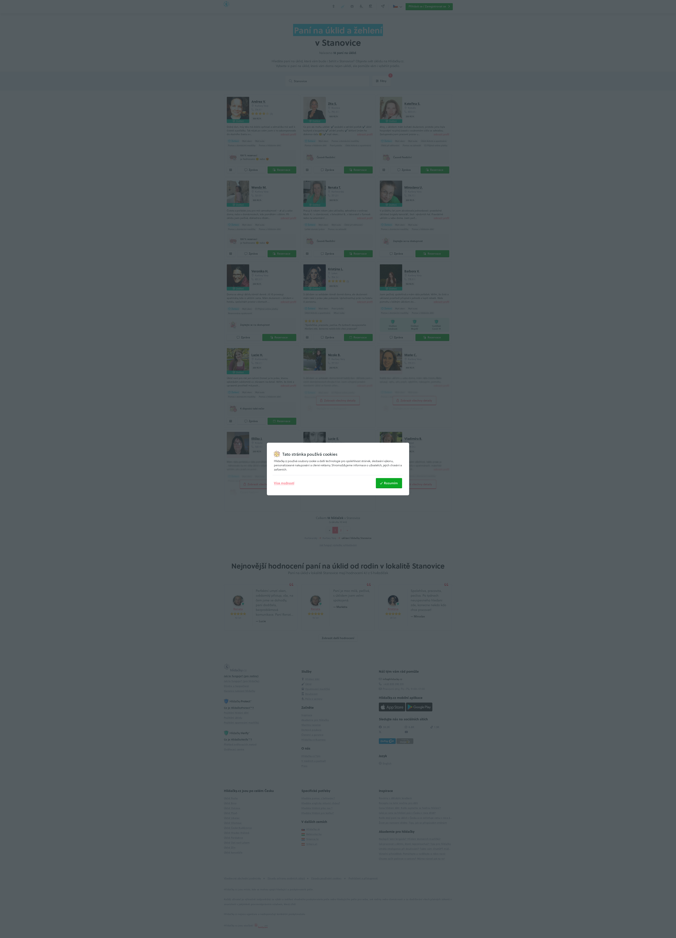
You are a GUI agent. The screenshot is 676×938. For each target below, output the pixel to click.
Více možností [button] (284, 483)
